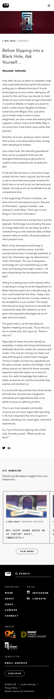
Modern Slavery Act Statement (19, 691)
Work (9, 593)
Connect (11, 616)
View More (27, 552)
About (9, 599)
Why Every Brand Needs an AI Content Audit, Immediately (25, 534)
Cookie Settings (28, 684)
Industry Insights (33, 522)
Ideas (9, 604)
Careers (11, 610)
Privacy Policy (11, 688)
